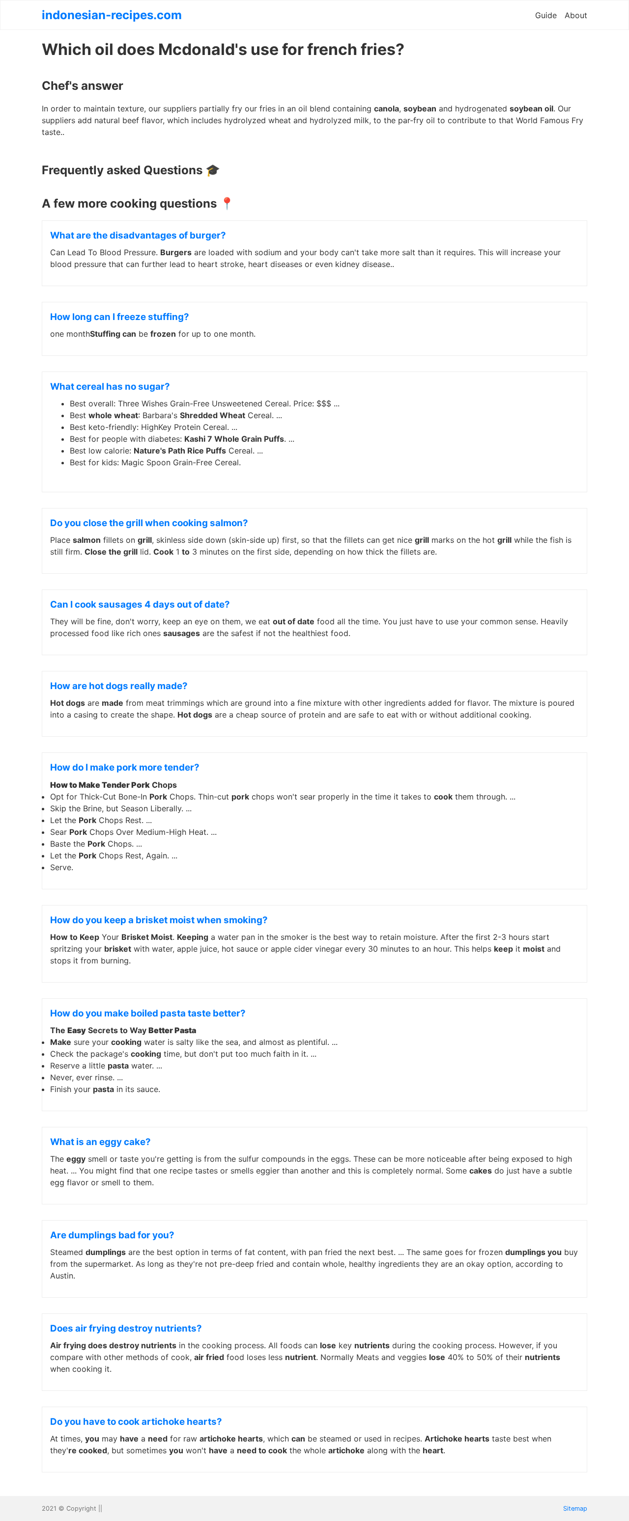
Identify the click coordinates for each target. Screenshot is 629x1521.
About (576, 15)
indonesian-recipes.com (112, 15)
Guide (546, 15)
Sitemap (575, 1508)
